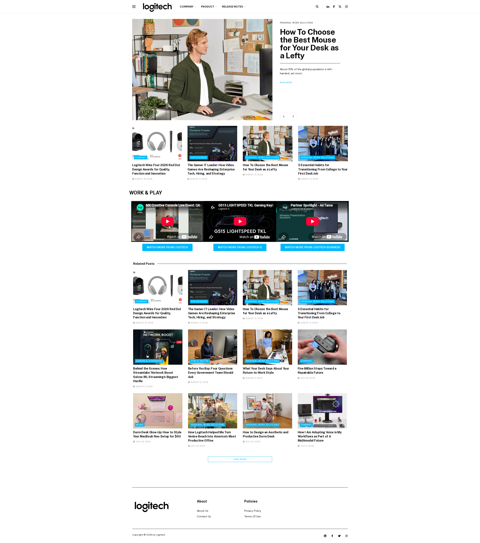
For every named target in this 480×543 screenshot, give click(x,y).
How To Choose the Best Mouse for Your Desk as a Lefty (309, 43)
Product (207, 6)
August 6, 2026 (253, 378)
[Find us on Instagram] (346, 6)
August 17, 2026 (198, 179)
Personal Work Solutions (296, 22)
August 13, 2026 (254, 174)
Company (186, 6)
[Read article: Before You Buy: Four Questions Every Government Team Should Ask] (212, 347)
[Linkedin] (325, 536)
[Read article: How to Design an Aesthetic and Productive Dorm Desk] (267, 410)
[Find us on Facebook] (334, 6)
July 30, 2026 (307, 378)
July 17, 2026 (307, 446)
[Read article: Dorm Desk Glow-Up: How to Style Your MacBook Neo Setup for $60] (157, 410)
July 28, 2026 (142, 441)
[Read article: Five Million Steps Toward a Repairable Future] (322, 347)
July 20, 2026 (252, 441)
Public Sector (200, 361)
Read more (286, 82)
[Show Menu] (134, 6)
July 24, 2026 (197, 446)
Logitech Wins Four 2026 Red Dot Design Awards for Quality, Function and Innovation (156, 169)
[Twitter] (339, 536)
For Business (198, 157)
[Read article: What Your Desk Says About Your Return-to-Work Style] (267, 347)
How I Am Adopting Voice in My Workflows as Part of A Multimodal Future (320, 436)
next (293, 116)
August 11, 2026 (144, 386)
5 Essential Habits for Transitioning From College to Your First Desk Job (323, 169)
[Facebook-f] (332, 536)
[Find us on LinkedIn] (328, 6)
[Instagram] (346, 536)
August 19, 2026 (143, 179)
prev (284, 116)
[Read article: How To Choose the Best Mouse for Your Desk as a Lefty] (202, 69)
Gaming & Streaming (149, 361)
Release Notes (232, 6)
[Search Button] (317, 6)
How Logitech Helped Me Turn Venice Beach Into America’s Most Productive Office (212, 436)
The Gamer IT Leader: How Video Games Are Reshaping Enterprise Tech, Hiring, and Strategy (211, 169)
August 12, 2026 (309, 179)
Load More (240, 459)
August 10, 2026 (199, 382)
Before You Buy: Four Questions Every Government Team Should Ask (210, 373)
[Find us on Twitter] (339, 6)
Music (139, 424)
